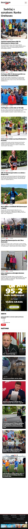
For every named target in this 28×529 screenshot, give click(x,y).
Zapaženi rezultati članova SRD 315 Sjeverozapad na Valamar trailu (11, 42)
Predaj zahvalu (20, 519)
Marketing (5, 515)
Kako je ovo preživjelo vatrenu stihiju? (12, 378)
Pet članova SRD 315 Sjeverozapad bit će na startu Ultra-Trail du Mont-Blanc (13, 74)
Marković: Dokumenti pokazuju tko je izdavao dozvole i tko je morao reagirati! (13, 402)
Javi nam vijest (7, 519)
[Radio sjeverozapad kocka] (14, 298)
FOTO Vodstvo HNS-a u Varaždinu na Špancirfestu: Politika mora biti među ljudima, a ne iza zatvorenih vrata (12, 450)
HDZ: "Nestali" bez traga (9, 354)
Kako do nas (22, 515)
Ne (4, 320)
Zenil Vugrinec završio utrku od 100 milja (12, 108)
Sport (7, 39)
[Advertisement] (14, 495)
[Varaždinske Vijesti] (6, 2)
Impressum (13, 515)
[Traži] (16, 2)
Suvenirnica (6, 517)
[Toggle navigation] (26, 2)
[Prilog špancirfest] (14, 525)
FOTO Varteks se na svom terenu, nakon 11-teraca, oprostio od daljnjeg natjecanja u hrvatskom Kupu (13, 475)
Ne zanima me (6, 322)
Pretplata (22, 517)
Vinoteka (14, 517)
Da (4, 319)
